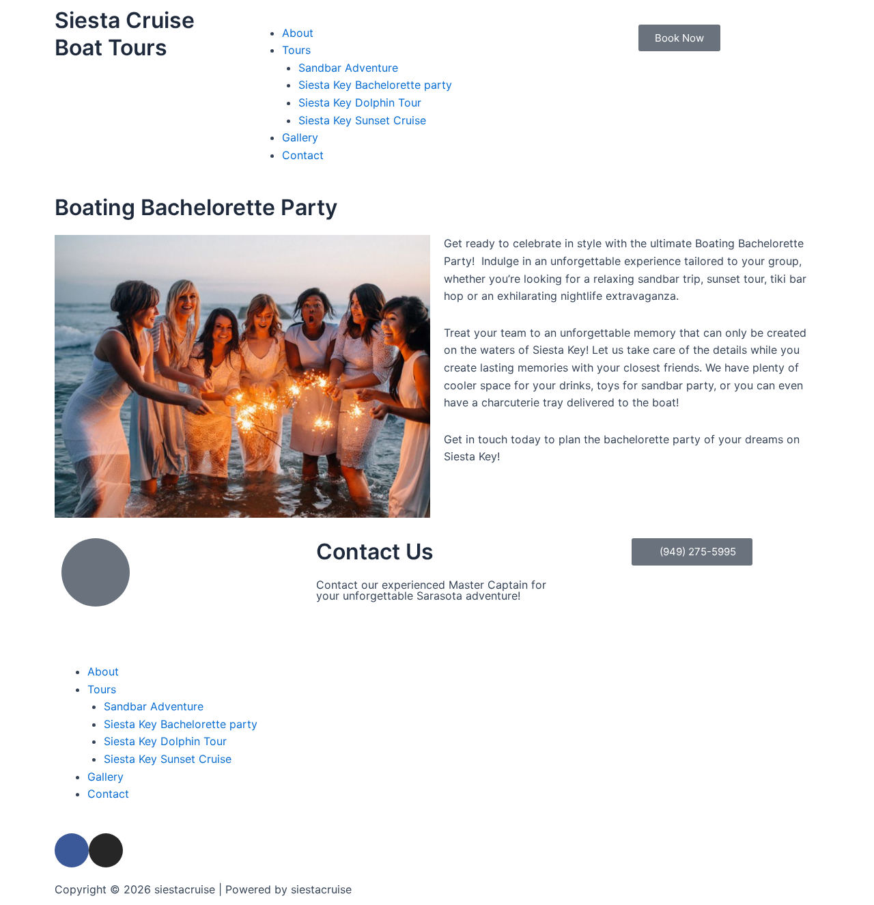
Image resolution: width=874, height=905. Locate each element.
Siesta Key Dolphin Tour (359, 102)
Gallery (300, 137)
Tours (296, 50)
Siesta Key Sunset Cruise (362, 120)
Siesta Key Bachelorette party (375, 85)
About (297, 33)
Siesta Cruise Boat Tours (125, 34)
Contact (303, 155)
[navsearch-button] (642, 16)
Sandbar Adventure (348, 67)
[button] (437, 16)
